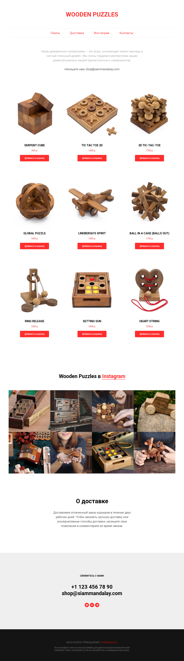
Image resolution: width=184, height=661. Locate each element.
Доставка (77, 33)
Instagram (113, 376)
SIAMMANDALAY (108, 642)
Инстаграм (101, 33)
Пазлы (55, 33)
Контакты (126, 33)
